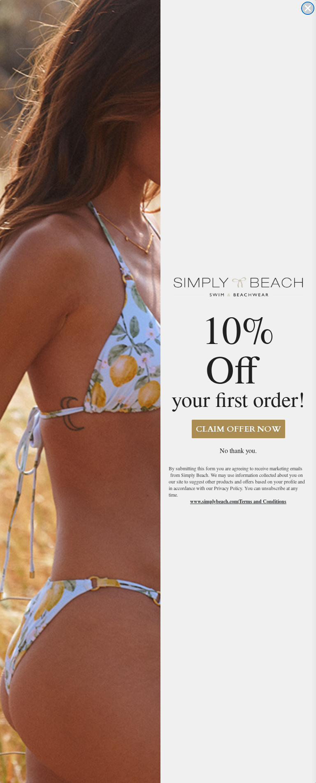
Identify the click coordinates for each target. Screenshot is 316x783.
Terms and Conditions (262, 501)
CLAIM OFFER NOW (238, 428)
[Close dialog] (308, 8)
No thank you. (238, 450)
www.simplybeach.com (214, 501)
